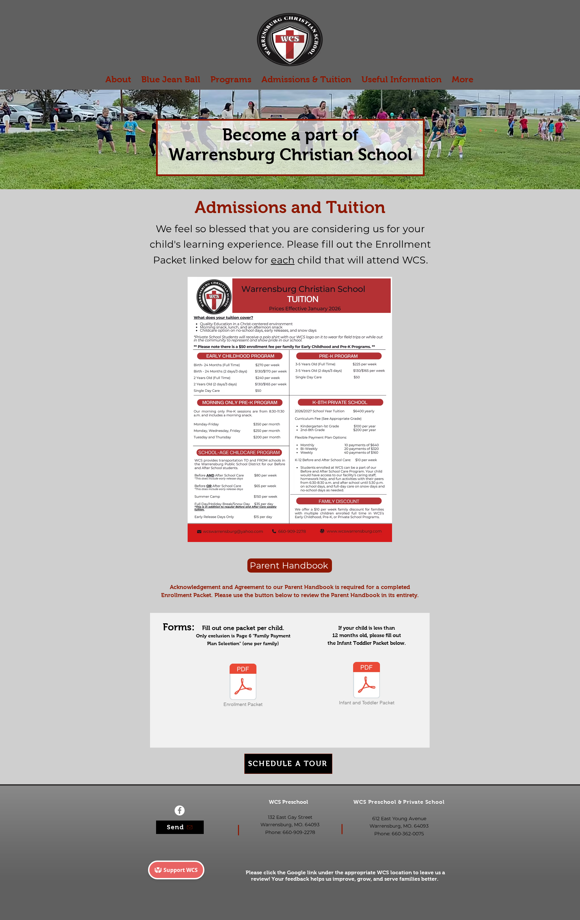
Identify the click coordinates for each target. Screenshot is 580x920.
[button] (230, 79)
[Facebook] (180, 810)
